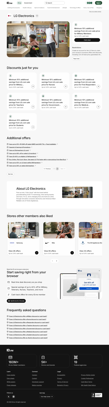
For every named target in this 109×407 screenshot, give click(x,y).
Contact (34, 378)
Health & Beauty (27, 7)
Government (28, 3)
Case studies (11, 375)
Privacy (59, 378)
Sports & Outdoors (39, 7)
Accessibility (61, 375)
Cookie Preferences (87, 378)
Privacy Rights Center (88, 375)
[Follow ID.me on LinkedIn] (13, 396)
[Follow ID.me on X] (8, 396)
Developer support (38, 382)
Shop (19, 3)
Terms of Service (62, 382)
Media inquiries (37, 385)
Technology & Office (75, 7)
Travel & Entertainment (53, 7)
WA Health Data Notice (88, 385)
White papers (11, 382)
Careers (34, 375)
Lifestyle (64, 7)
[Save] (36, 224)
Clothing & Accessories (13, 7)
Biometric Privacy (62, 385)
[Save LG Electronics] (37, 15)
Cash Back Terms (86, 382)
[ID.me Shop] (11, 3)
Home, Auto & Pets (88, 7)
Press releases (11, 385)
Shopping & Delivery (101, 7)
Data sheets (10, 378)
